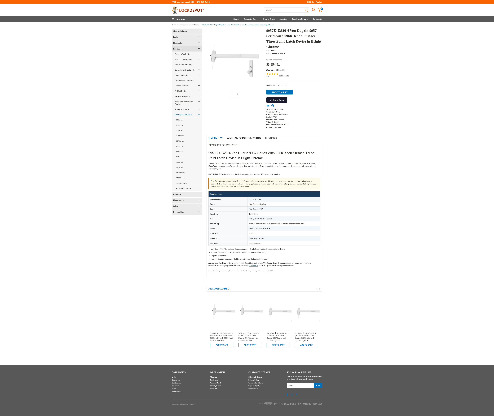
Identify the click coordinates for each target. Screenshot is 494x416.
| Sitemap (192, 404)
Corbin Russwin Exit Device (185, 70)
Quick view (227, 312)
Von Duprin (195, 25)
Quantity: (270, 85)
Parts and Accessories (184, 188)
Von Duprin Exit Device (183, 115)
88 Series (179, 146)
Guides (236, 19)
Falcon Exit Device (182, 86)
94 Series (179, 151)
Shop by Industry (180, 31)
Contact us (253, 266)
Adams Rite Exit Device (183, 59)
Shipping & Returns (300, 19)
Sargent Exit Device (182, 96)
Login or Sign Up (254, 386)
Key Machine (178, 212)
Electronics (178, 43)
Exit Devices (178, 49)
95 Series (179, 157)
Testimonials (214, 380)
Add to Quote (278, 100)
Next (319, 288)
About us (283, 19)
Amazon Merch (215, 383)
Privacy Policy (253, 380)
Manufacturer (183, 25)
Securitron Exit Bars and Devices (184, 103)
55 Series (179, 130)
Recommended (218, 288)
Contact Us (317, 19)
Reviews (271, 138)
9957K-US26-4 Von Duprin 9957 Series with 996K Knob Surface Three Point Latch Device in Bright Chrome (238, 25)
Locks (175, 37)
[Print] (272, 105)
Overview (215, 138)
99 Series (179, 167)
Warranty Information (244, 138)
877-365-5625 (203, 2)
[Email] (268, 105)
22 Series (179, 120)
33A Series (180, 136)
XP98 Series (180, 173)
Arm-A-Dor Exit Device (183, 65)
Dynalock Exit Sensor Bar (184, 80)
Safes (175, 206)
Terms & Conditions (255, 383)
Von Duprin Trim (181, 183)
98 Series (179, 162)
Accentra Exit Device (182, 54)
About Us (213, 377)
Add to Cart (222, 345)
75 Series (179, 125)
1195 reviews (284, 75)
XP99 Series (180, 178)
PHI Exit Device (180, 91)
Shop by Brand (269, 19)
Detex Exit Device (181, 75)
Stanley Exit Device (182, 109)
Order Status (253, 389)
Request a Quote (251, 19)
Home (174, 25)
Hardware (177, 194)
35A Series (180, 141)
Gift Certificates (314, 2)
